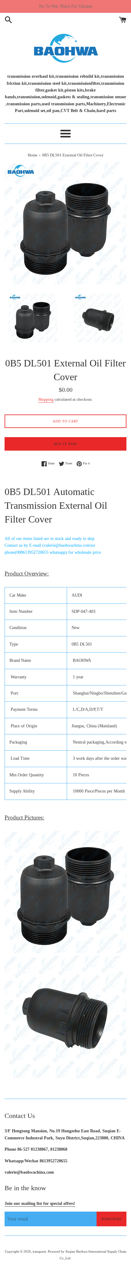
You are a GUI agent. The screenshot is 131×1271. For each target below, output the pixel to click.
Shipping (46, 399)
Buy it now (65, 444)
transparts (39, 1251)
